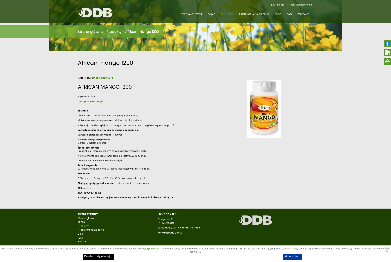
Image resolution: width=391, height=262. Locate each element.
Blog (278, 14)
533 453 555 (278, 4)
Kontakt (303, 14)
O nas (211, 14)
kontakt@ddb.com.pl (301, 4)
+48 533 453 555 (190, 227)
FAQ (289, 14)
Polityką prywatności (150, 248)
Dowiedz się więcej (97, 256)
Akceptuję (291, 256)
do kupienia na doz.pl (90, 101)
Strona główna (191, 14)
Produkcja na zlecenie (254, 14)
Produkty (227, 14)
